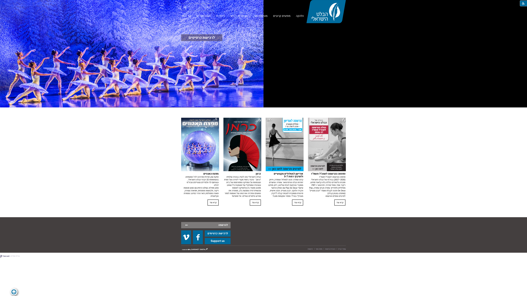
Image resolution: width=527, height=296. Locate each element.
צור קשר (186, 16)
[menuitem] (300, 16)
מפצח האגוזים (211, 174)
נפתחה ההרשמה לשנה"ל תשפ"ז (328, 174)
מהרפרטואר (260, 16)
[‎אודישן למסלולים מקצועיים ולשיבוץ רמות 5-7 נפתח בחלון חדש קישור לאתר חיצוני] (285, 144)
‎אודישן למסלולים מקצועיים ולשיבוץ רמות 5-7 (288, 175)
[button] (184, 7)
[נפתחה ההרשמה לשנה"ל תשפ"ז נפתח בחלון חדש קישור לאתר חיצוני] (327, 144)
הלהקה (300, 16)
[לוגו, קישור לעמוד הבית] (326, 11)
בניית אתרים (15, 256)
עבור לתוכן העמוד (263, 2)
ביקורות (220, 16)
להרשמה (223, 225)
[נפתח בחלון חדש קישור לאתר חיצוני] (186, 237)
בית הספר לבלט (240, 16)
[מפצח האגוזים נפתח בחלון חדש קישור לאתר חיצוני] (200, 144)
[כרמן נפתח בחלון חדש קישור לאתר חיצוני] (242, 144)
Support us (218, 241)
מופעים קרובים (281, 16)
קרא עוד (339, 202)
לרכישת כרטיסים (202, 37)
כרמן (258, 174)
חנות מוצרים (204, 16)
